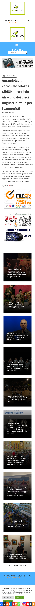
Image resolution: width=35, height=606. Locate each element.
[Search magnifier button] (25, 52)
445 (15, 565)
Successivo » (21, 565)
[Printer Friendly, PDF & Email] (8, 185)
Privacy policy (8, 601)
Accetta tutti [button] (19, 597)
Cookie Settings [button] (8, 597)
